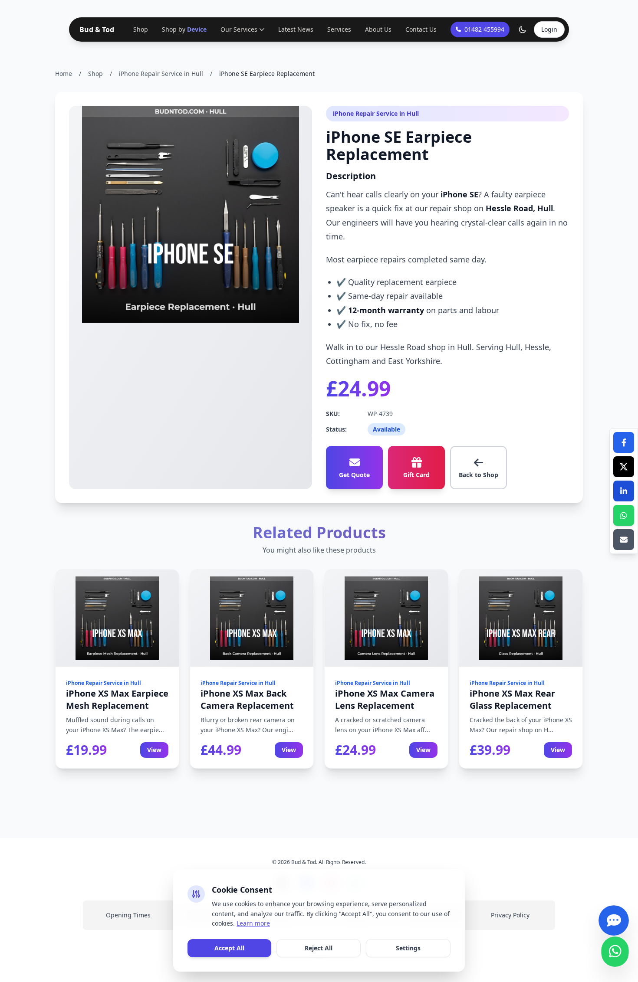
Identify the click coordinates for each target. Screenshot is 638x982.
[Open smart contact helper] (614, 926)
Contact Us (421, 29)
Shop (140, 29)
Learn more (253, 923)
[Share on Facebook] (623, 442)
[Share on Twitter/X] (623, 466)
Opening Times (128, 915)
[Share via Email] (623, 539)
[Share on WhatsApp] (623, 515)
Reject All (318, 948)
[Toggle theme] (522, 29)
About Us (378, 29)
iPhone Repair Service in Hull (161, 73)
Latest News (295, 29)
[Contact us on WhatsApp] (615, 957)
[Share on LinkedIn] (623, 491)
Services (339, 29)
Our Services (238, 29)
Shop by (184, 29)
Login (549, 29)
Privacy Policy (510, 915)
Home (63, 73)
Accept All (229, 948)
